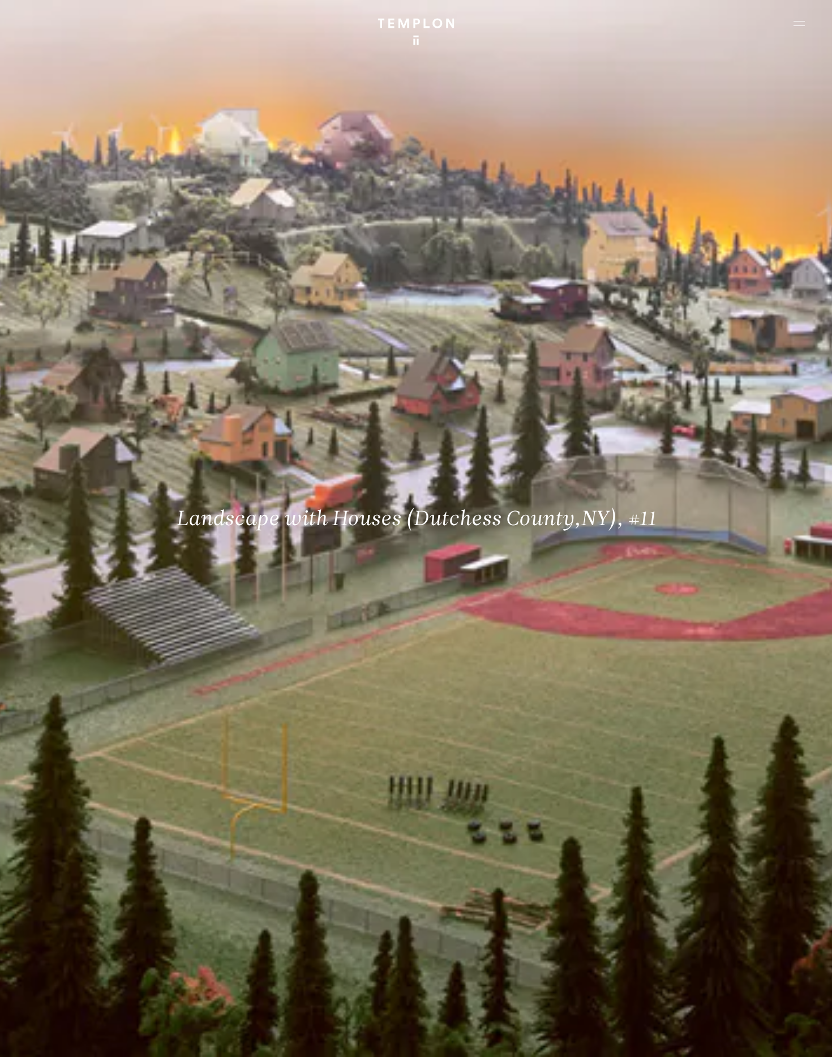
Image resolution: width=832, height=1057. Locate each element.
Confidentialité (733, 1038)
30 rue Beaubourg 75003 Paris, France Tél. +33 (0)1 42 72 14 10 (76, 874)
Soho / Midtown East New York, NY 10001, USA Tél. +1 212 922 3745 (285, 950)
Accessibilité (787, 1038)
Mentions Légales (673, 1038)
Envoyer (465, 961)
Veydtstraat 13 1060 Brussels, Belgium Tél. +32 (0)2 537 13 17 (279, 874)
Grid (299, 1038)
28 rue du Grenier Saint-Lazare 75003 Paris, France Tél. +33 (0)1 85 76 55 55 (92, 950)
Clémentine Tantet (204, 1038)
